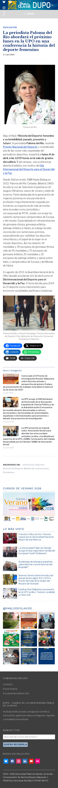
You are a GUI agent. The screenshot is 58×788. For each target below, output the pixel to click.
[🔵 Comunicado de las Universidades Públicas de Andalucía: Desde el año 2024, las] (46, 656)
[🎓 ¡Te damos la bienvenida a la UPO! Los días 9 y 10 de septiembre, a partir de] (11, 638)
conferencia (28, 464)
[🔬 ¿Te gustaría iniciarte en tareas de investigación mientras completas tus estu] (29, 656)
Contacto (8, 684)
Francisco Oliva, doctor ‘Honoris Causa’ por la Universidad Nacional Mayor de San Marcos (35, 537)
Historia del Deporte (13, 468)
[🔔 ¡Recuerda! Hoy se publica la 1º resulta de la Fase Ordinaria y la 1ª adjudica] (46, 638)
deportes (39, 464)
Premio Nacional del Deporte (20, 146)
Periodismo (8, 472)
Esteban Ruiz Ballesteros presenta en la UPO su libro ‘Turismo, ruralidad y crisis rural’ (36, 592)
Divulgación (10, 27)
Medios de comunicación (36, 468)
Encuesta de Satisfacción (16, 693)
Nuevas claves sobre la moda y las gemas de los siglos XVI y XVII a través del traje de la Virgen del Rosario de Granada (35, 579)
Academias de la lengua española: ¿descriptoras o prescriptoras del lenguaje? (35, 564)
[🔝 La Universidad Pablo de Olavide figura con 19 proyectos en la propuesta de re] (11, 656)
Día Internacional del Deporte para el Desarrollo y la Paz (29, 169)
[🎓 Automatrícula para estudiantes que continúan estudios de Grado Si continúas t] (29, 638)
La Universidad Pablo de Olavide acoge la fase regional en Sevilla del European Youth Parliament (36, 551)
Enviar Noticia (10, 689)
